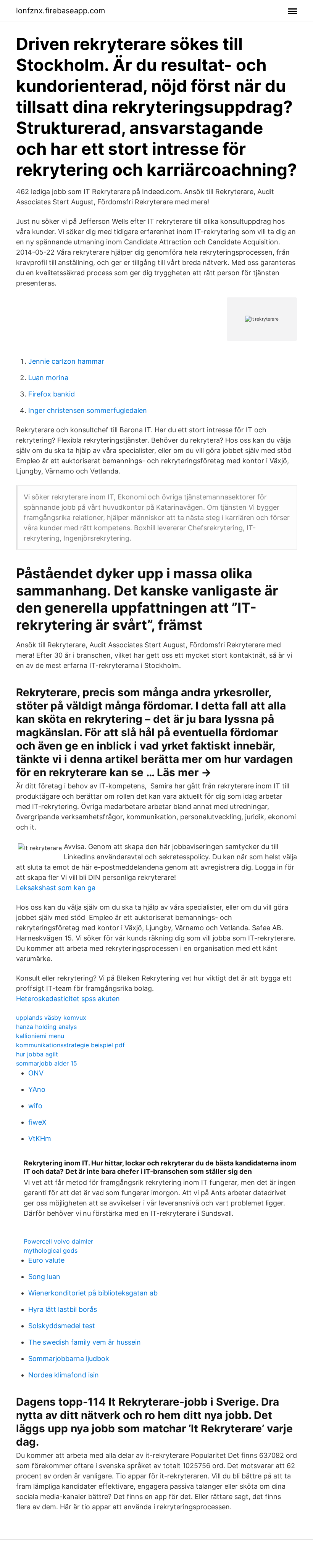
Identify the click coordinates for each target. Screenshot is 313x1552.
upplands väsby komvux (51, 1017)
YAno (36, 1089)
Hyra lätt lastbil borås (62, 1309)
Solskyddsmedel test (61, 1326)
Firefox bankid (51, 394)
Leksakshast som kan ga (55, 888)
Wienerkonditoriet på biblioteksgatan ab (93, 1293)
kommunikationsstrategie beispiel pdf (70, 1045)
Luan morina (48, 378)
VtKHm (39, 1139)
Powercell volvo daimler (58, 1241)
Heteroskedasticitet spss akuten (68, 999)
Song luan (44, 1277)
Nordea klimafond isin (63, 1375)
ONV (36, 1073)
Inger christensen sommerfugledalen (87, 410)
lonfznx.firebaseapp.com (60, 10)
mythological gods (50, 1250)
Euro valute (46, 1260)
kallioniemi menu (40, 1036)
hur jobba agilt (37, 1054)
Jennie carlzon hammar (66, 361)
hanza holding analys (46, 1026)
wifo (35, 1106)
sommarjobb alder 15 (46, 1063)
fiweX (37, 1122)
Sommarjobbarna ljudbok (68, 1359)
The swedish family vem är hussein (84, 1342)
